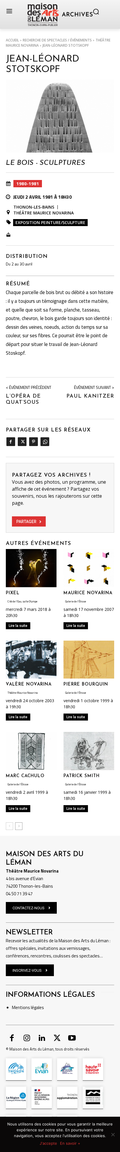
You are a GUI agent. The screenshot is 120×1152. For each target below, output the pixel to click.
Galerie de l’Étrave (75, 601)
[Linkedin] (42, 1038)
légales (37, 1007)
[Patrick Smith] (88, 751)
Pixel (13, 593)
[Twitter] (22, 441)
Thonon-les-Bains (33, 207)
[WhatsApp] (45, 441)
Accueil (12, 40)
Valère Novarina (29, 684)
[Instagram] (27, 1038)
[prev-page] (9, 826)
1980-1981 (27, 183)
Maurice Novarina (87, 593)
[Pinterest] (33, 441)
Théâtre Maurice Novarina (43, 213)
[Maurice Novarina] (88, 568)
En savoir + (70, 1143)
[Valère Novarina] (31, 660)
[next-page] (18, 826)
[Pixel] (31, 568)
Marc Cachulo (25, 776)
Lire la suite (18, 626)
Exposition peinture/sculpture (50, 222)
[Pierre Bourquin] (88, 660)
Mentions (21, 1007)
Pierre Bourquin (85, 684)
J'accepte (48, 1143)
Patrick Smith (81, 776)
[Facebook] (11, 441)
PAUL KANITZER (90, 396)
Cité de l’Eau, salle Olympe (22, 601)
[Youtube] (72, 1038)
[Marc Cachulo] (31, 751)
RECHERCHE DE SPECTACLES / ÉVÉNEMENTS (57, 40)
